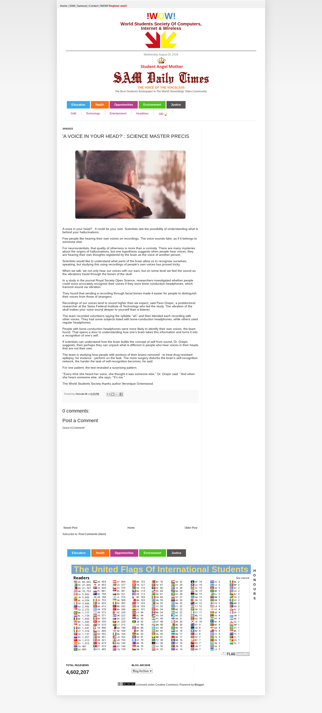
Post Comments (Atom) (92, 534)
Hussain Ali (82, 394)
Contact (93, 5)
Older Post (191, 527)
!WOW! (113, 5)
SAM (72, 5)
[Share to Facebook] (121, 394)
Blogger (199, 684)
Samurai (82, 5)
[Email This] (108, 394)
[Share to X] (117, 394)
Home (63, 5)
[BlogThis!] (113, 394)
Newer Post (70, 527)
